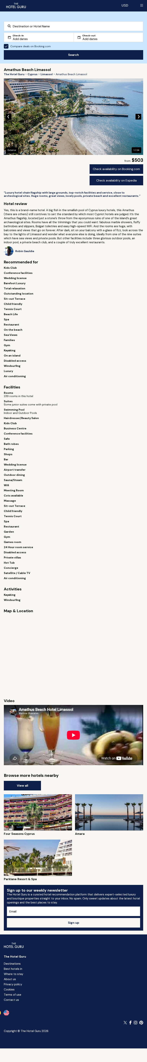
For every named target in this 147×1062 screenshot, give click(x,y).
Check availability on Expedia (116, 180)
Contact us (11, 1000)
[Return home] (16, 5)
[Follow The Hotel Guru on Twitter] (125, 1023)
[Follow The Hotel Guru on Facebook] (130, 1023)
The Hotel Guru (15, 957)
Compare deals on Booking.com (30, 46)
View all (22, 786)
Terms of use (12, 995)
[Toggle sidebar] (141, 5)
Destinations (12, 964)
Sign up (73, 923)
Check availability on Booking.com (116, 169)
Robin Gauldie (24, 251)
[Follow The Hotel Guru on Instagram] (135, 1023)
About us (10, 979)
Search (73, 55)
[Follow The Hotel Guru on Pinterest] (141, 1023)
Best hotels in (13, 969)
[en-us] (6, 1013)
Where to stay (13, 974)
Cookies (9, 989)
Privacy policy (13, 984)
